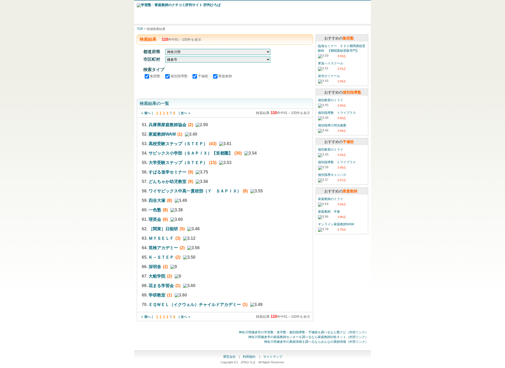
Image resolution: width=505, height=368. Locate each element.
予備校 (203, 76)
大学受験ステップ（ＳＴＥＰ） (178, 162)
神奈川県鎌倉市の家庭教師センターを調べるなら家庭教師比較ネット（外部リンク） (308, 337)
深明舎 (155, 266)
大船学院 (157, 276)
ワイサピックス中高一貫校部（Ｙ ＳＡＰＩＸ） (195, 191)
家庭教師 (225, 76)
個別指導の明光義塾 (332, 125)
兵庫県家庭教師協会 (167, 124)
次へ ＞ (186, 113)
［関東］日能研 (163, 229)
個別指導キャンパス (332, 175)
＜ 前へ (145, 113)
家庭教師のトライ (330, 199)
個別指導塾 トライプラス (337, 113)
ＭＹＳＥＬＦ (161, 238)
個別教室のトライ (330, 100)
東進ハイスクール (330, 63)
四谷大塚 (157, 200)
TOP (140, 29)
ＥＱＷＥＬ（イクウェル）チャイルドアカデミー (195, 304)
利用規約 (249, 357)
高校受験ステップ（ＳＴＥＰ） (178, 143)
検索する (225, 88)
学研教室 (157, 295)
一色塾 (155, 210)
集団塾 (155, 76)
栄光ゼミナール (329, 76)
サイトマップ (272, 357)
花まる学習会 (161, 285)
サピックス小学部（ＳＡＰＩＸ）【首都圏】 (191, 153)
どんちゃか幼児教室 (167, 181)
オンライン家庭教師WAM (336, 224)
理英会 (155, 219)
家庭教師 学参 (329, 211)
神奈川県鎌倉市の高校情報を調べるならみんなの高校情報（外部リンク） (316, 342)
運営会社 (229, 357)
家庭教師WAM (162, 134)
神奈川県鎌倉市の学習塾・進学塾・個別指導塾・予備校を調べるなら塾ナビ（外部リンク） (303, 332)
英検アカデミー (163, 248)
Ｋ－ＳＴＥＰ (161, 257)
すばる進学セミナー (167, 172)
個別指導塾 (179, 76)
